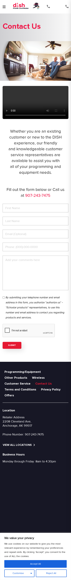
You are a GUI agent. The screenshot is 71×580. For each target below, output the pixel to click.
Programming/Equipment (22, 372)
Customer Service (17, 383)
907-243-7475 (37, 195)
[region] (35, 556)
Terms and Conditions (20, 389)
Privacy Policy (50, 389)
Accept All (35, 563)
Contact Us (43, 383)
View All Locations (17, 445)
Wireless (38, 378)
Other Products (15, 378)
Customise (18, 573)
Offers (9, 395)
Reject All (51, 573)
